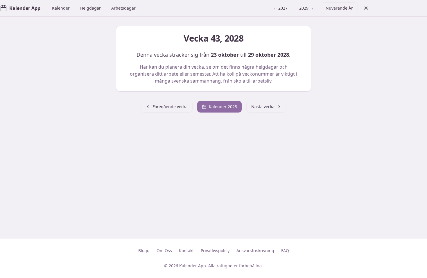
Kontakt (186, 250)
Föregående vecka (170, 106)
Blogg (144, 250)
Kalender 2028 (223, 106)
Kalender (61, 8)
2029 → (306, 8)
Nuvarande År (339, 8)
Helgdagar (90, 8)
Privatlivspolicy (215, 250)
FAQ (285, 250)
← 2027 (280, 8)
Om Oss (164, 250)
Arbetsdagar (123, 8)
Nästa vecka (262, 106)
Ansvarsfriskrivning (255, 250)
